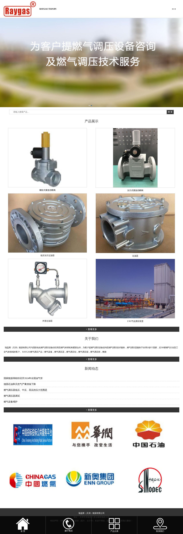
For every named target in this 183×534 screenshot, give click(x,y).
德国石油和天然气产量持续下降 (20, 384)
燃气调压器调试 (12, 396)
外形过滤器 (47, 321)
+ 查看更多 (91, 329)
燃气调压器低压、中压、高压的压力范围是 (25, 390)
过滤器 (135, 256)
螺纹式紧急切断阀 (47, 190)
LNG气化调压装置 (135, 321)
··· (174, 9)
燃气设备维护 (10, 401)
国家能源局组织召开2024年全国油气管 (23, 378)
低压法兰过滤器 (47, 255)
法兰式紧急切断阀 (135, 190)
